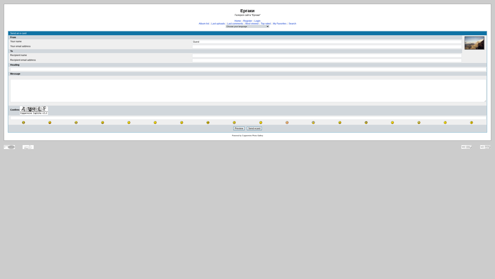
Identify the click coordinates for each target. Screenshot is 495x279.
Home (238, 21)
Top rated (266, 23)
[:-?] (260, 122)
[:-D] (76, 122)
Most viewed (252, 23)
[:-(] (155, 122)
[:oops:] (287, 122)
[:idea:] (418, 122)
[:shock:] (313, 122)
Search (292, 23)
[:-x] (339, 122)
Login (257, 21)
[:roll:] (366, 122)
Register (247, 21)
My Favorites (279, 23)
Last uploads (218, 23)
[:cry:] (181, 122)
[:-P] (49, 122)
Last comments (235, 23)
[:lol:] (23, 122)
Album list (204, 23)
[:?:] (471, 122)
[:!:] (445, 122)
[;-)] (392, 122)
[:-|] (128, 122)
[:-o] (234, 122)
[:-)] (102, 122)
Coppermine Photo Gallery (252, 136)
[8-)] (208, 122)
